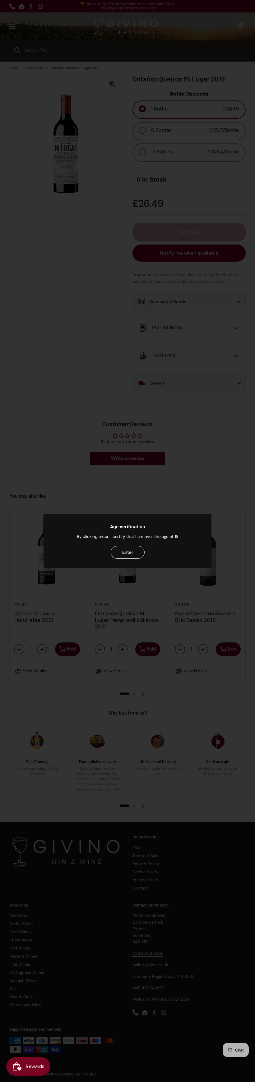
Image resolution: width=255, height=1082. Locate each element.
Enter (127, 552)
